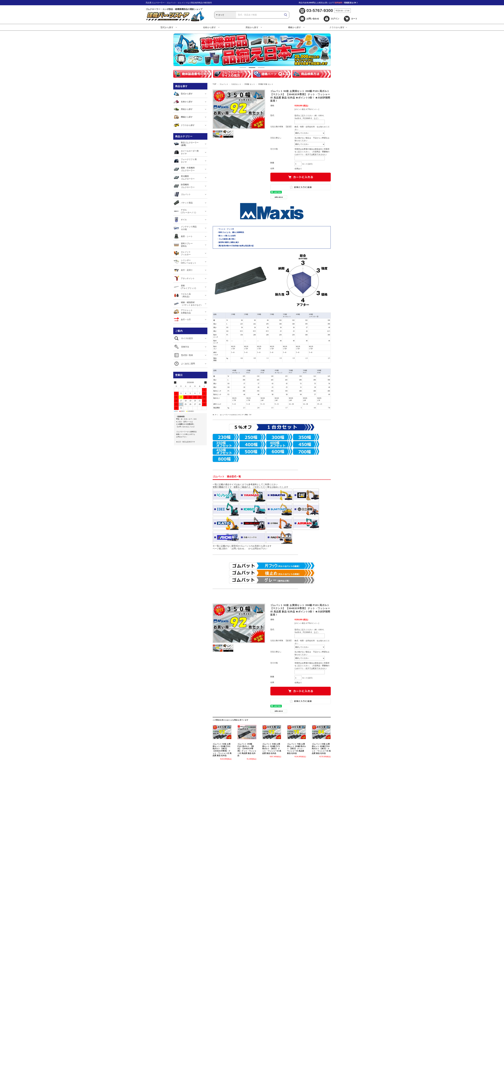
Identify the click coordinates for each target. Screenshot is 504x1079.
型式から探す (167, 27)
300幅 (259, 314)
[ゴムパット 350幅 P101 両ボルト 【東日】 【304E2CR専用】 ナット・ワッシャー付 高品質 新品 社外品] (246, 732)
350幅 (272, 314)
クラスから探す (337, 27)
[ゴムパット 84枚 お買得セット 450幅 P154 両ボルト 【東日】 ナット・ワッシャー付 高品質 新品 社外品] (321, 732)
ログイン (335, 18)
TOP (214, 84)
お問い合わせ (312, 18)
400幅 (298, 314)
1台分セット (236, 84)
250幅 (246, 314)
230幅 (233, 314)
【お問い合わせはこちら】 (185, 427)
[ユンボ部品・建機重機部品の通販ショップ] (175, 20)
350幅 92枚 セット (265, 84)
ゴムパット (223, 84)
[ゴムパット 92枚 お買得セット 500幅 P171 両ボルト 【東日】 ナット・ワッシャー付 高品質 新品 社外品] (271, 732)
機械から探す (294, 27)
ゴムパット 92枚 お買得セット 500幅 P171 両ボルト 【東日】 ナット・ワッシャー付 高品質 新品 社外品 (271, 748)
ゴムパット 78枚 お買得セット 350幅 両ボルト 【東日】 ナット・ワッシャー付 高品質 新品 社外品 (296, 748)
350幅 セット (249, 84)
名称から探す (209, 27)
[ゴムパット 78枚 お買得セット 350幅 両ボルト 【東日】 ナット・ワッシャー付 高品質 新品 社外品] (296, 732)
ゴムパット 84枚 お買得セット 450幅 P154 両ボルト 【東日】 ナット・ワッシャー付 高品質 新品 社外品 (321, 748)
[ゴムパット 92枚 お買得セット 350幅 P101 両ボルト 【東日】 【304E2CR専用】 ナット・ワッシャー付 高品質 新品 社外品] (222, 732)
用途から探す (252, 27)
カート (354, 18)
